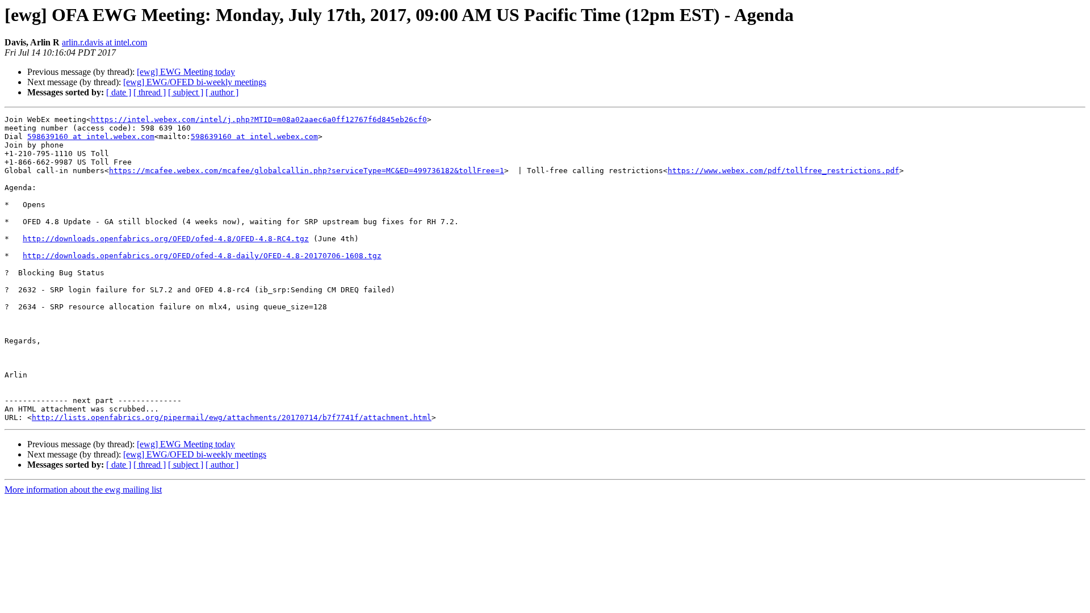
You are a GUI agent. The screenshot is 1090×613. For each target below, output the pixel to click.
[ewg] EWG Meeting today (186, 72)
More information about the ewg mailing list (83, 489)
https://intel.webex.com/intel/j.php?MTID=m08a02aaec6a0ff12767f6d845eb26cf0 (259, 119)
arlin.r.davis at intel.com (104, 42)
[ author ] (222, 92)
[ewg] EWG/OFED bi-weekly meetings (194, 82)
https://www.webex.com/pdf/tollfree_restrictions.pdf (783, 170)
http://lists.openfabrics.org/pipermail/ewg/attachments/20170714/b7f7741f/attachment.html (231, 417)
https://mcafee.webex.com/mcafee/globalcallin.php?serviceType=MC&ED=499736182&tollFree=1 (306, 170)
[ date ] (118, 92)
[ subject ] (185, 92)
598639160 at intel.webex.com (90, 136)
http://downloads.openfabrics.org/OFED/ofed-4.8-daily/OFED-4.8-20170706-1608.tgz (202, 255)
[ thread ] (149, 92)
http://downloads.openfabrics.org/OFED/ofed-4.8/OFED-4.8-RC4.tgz (166, 238)
